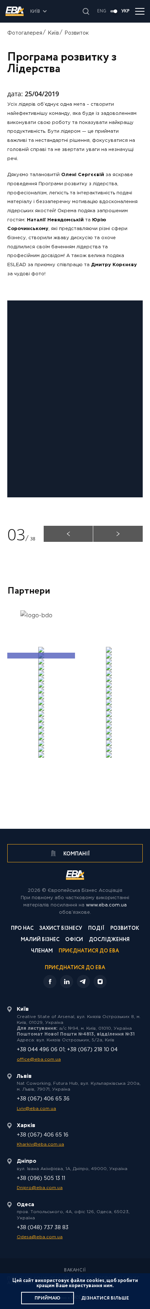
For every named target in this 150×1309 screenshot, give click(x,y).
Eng (101, 11)
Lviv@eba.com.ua (36, 1109)
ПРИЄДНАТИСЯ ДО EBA (75, 967)
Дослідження (109, 940)
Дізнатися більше (105, 1298)
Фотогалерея (24, 33)
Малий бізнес (40, 940)
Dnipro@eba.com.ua (40, 1188)
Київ (53, 33)
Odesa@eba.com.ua (40, 1237)
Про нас (22, 929)
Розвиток (76, 33)
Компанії (76, 854)
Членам (42, 951)
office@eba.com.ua (39, 1059)
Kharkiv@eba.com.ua (40, 1144)
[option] (41, 619)
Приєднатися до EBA (89, 951)
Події (96, 929)
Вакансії (75, 1270)
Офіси (74, 940)
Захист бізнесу (60, 929)
